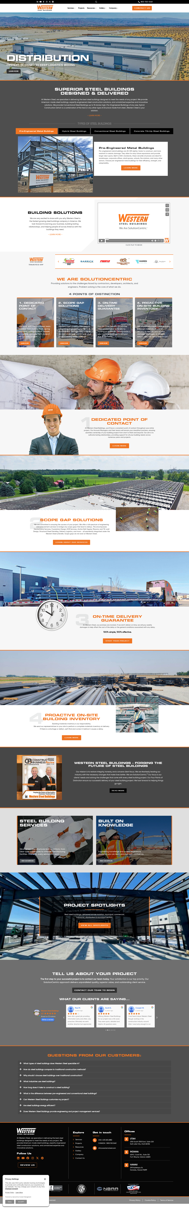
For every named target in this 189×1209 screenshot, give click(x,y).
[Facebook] (27, 1158)
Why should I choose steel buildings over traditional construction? (53, 1075)
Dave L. (138, 1008)
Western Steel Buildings (50, 1011)
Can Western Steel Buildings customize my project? (46, 1099)
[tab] (37, 131)
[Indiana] (126, 1152)
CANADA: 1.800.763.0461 (107, 1143)
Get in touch (102, 1132)
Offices (129, 1131)
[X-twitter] (37, 1158)
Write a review (47, 1020)
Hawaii (133, 1164)
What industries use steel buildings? (39, 1081)
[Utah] (126, 1139)
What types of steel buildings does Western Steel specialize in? (51, 1063)
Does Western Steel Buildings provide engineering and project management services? (61, 1111)
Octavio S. (109, 1008)
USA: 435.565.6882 (105, 1140)
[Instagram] (32, 1158)
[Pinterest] (42, 1158)
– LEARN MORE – (94, 115)
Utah (133, 1138)
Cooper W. (79, 1008)
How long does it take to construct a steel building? (46, 1087)
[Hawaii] (126, 1165)
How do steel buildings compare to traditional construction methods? (54, 1069)
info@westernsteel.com (107, 1148)
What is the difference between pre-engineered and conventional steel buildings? (60, 1093)
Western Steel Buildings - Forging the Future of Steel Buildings (118, 764)
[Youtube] (23, 1158)
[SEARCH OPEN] (96, 2)
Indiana (134, 1151)
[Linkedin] (18, 1158)
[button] (58, 262)
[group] (94, 46)
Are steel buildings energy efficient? (39, 1105)
